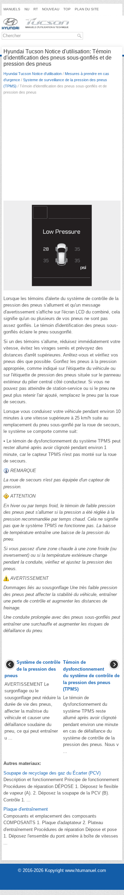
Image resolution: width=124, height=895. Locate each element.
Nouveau (50, 9)
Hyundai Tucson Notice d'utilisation (32, 74)
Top (67, 9)
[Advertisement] (62, 150)
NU (26, 9)
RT (35, 9)
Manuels (11, 9)
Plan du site (87, 9)
